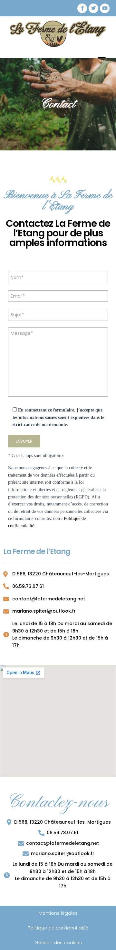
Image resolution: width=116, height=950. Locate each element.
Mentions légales (58, 913)
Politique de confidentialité (58, 928)
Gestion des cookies (58, 942)
